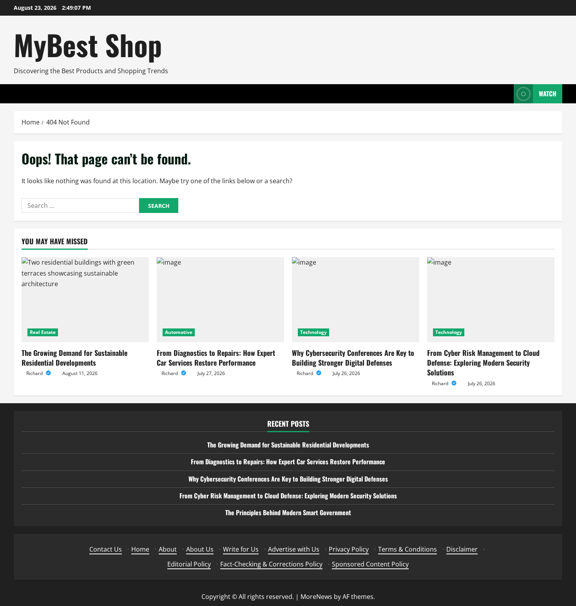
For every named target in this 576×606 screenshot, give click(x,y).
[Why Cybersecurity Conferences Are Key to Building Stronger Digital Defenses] (355, 299)
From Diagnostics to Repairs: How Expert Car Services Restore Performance (216, 358)
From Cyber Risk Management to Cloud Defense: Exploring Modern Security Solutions (483, 362)
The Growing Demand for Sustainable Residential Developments (74, 358)
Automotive (178, 332)
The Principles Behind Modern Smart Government (288, 512)
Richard (35, 373)
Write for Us (241, 549)
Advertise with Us (293, 549)
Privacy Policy (349, 549)
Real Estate (43, 332)
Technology (313, 332)
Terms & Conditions (407, 549)
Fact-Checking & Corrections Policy (271, 564)
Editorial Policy (189, 564)
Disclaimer (462, 549)
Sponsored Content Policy (370, 564)
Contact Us (105, 549)
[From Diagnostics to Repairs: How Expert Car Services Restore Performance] (220, 299)
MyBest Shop (88, 44)
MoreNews (316, 596)
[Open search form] (505, 93)
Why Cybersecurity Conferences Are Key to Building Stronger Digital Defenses (353, 358)
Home (140, 549)
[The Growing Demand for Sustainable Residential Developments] (85, 299)
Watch (547, 93)
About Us (200, 549)
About (168, 549)
